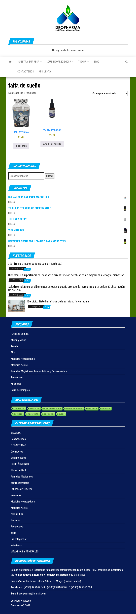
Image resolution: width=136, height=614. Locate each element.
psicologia (48, 414)
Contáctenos (25, 71)
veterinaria (16, 545)
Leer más (21, 145)
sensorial (34, 408)
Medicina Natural (19, 365)
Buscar (49, 176)
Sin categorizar (19, 539)
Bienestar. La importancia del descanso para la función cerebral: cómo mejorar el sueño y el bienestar (66, 275)
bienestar (19, 408)
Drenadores (17, 451)
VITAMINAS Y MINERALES (25, 551)
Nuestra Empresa (28, 61)
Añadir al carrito (52, 144)
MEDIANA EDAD (74, 408)
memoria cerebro (52, 408)
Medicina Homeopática (23, 358)
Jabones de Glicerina (21, 489)
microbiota (33, 414)
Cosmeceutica (18, 439)
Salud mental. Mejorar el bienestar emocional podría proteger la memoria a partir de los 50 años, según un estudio (66, 288)
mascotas (16, 495)
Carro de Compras (20, 390)
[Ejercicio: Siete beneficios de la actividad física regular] (16, 305)
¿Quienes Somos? (20, 333)
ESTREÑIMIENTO (20, 464)
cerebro (18, 413)
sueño (62, 414)
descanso (92, 408)
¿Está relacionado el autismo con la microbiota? (35, 263)
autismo (106, 408)
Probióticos (17, 377)
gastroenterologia (20, 482)
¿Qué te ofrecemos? (59, 61)
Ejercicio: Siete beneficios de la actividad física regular (58, 301)
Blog (96, 61)
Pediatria (15, 520)
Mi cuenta (45, 71)
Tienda (82, 61)
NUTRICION (17, 514)
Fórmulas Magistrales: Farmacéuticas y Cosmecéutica (39, 371)
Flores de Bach (18, 470)
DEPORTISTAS (18, 445)
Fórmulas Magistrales (22, 476)
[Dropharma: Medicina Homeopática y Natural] (10, 62)
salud (13, 532)
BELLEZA (16, 432)
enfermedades (18, 457)
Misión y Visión (18, 340)
